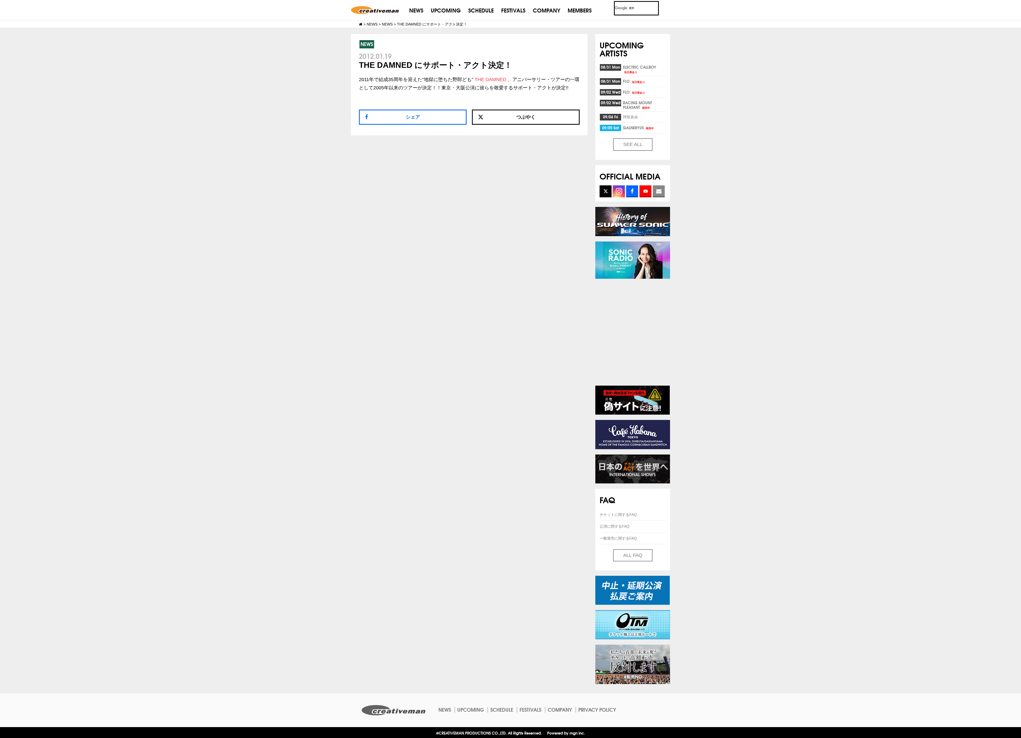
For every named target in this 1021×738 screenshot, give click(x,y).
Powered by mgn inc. (566, 733)
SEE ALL (632, 144)
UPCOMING (446, 10)
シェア (413, 117)
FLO (634, 81)
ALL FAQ (632, 555)
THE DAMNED (490, 79)
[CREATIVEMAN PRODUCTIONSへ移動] (360, 24)
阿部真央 (630, 117)
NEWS (416, 10)
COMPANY (546, 10)
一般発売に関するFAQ (618, 538)
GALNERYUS (638, 128)
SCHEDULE (481, 10)
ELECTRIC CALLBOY (639, 69)
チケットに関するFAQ (618, 514)
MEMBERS (580, 10)
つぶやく (525, 117)
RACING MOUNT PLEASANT (637, 105)
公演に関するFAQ (614, 526)
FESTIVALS (513, 10)
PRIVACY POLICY (597, 709)
